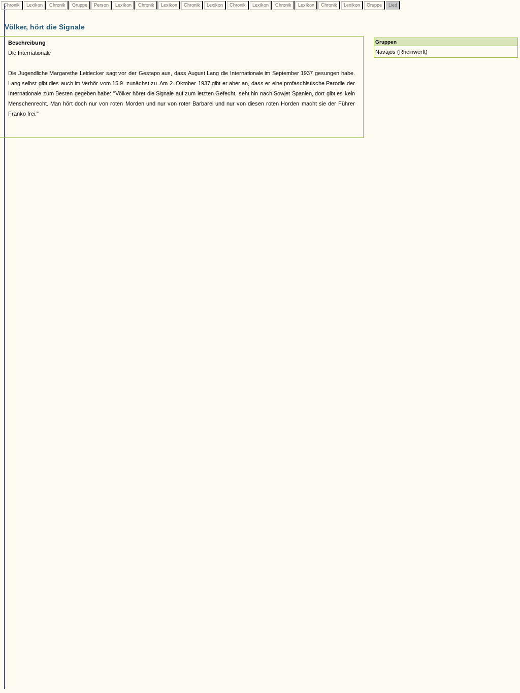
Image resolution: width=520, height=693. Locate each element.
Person (101, 5)
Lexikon (34, 5)
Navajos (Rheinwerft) (401, 52)
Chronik (11, 5)
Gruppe (80, 5)
